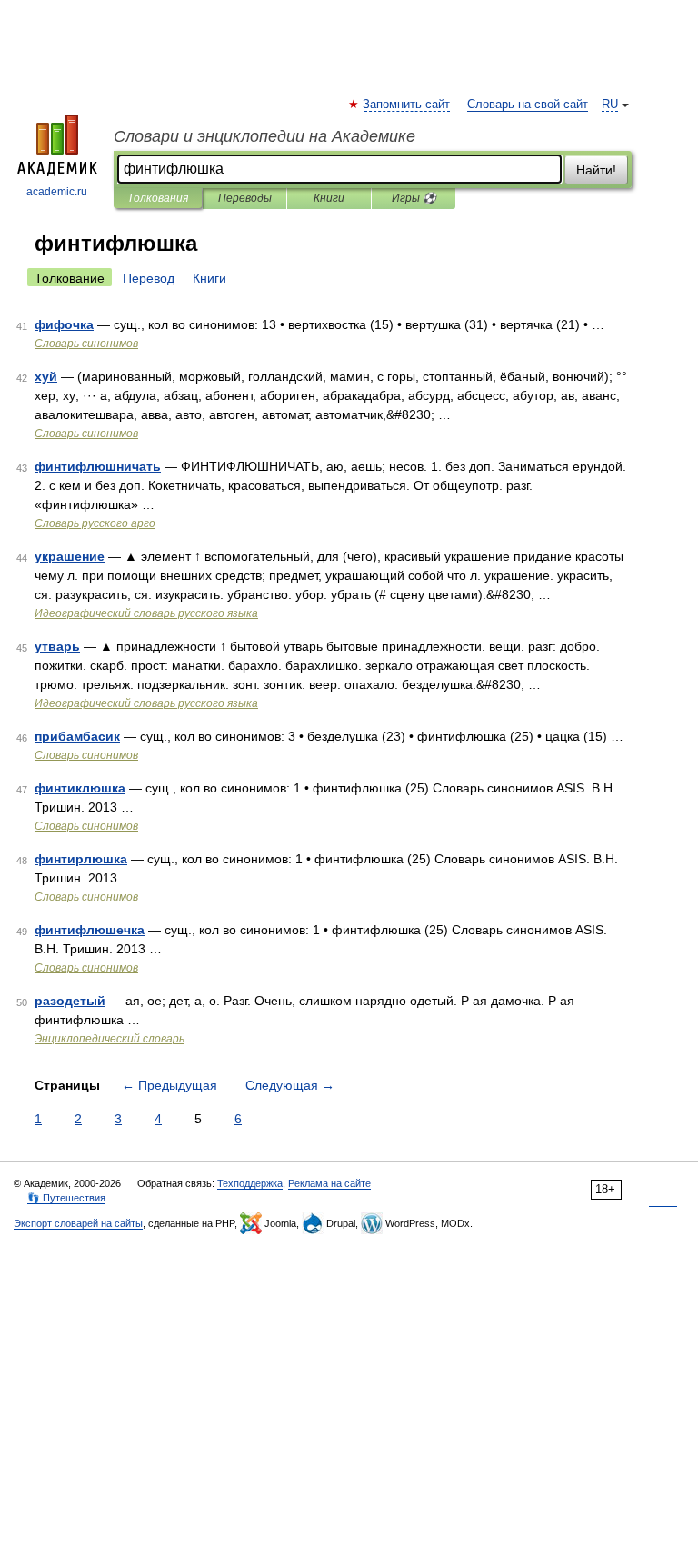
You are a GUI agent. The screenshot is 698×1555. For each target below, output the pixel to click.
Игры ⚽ (414, 198)
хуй (46, 376)
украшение (70, 556)
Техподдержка (250, 1183)
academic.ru (56, 191)
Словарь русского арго (95, 523)
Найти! (596, 170)
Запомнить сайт (407, 104)
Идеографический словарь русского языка (146, 613)
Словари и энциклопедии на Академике (264, 136)
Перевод (148, 278)
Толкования (157, 198)
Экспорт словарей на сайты (78, 1223)
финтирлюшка (81, 859)
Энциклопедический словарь (109, 1038)
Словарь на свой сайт (527, 104)
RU (610, 104)
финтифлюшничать (98, 466)
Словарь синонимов (86, 343)
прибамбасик (77, 736)
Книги (329, 198)
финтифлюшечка (90, 929)
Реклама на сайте (329, 1183)
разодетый (70, 1000)
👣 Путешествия (66, 1197)
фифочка (64, 324)
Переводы (245, 198)
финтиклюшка (80, 788)
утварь (57, 646)
